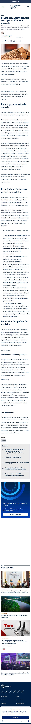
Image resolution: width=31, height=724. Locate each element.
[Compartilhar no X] (11, 41)
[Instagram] (2, 691)
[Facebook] (6, 691)
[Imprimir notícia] (5, 41)
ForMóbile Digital (7, 36)
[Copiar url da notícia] (2, 41)
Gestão (17, 696)
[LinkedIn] (10, 691)
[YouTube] (14, 691)
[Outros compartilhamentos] (19, 41)
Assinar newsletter (15, 514)
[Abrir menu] (3, 6)
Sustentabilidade (20, 703)
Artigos (2, 15)
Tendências (4, 700)
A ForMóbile (4, 696)
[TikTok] (18, 691)
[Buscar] (28, 6)
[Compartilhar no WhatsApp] (14, 41)
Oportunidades (19, 700)
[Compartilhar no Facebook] (17, 41)
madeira (4, 440)
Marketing (3, 703)
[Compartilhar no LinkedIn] (8, 41)
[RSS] (22, 691)
